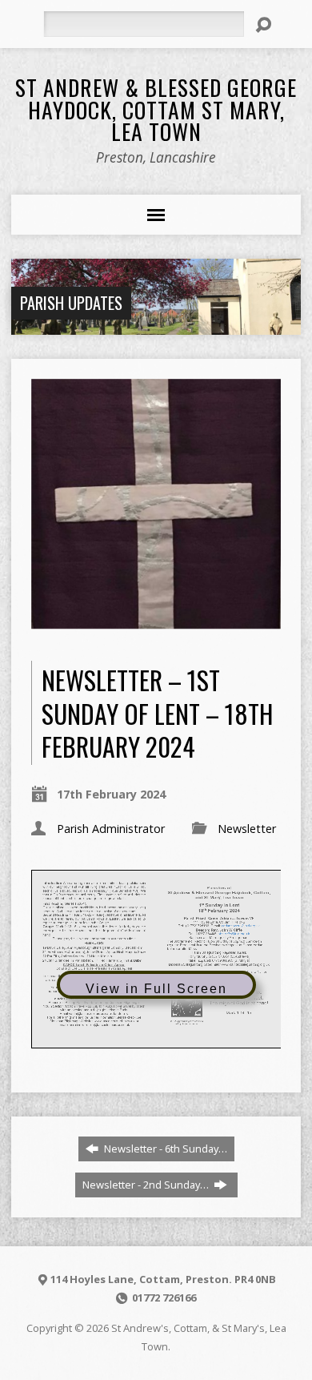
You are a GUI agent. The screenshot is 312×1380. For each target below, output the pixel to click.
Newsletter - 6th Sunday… (164, 1148)
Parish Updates (71, 303)
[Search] (263, 25)
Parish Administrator (111, 828)
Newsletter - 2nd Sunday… (146, 1184)
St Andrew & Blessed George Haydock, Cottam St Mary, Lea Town (156, 108)
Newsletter (247, 828)
